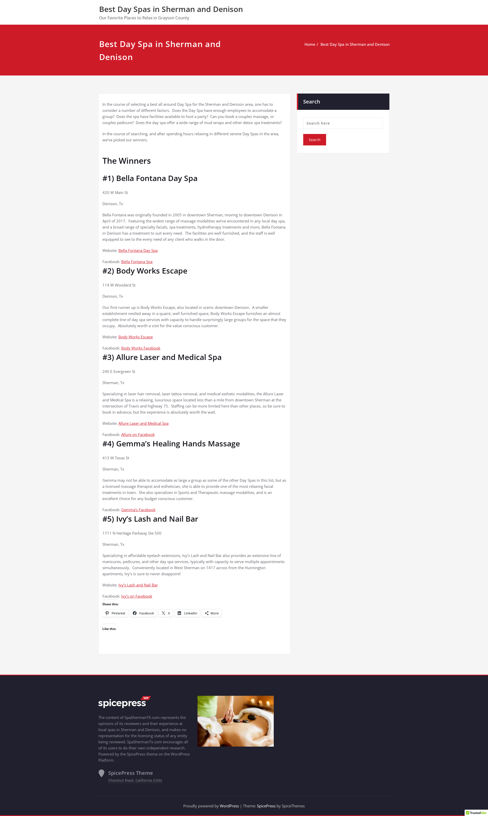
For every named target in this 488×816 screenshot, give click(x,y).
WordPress (229, 805)
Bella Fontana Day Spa (138, 250)
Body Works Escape (135, 336)
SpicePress (266, 805)
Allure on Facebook (138, 434)
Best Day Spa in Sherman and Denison (355, 44)
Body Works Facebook (140, 348)
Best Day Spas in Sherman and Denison (171, 9)
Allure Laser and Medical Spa (143, 423)
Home (309, 44)
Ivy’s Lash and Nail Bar (138, 584)
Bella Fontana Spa (136, 261)
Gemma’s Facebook (138, 509)
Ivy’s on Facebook (136, 596)
